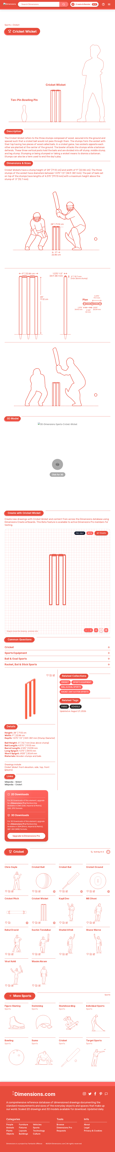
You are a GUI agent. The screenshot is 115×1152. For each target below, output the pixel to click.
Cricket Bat (65, 867)
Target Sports (94, 1040)
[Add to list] (50, 675)
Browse (60, 1124)
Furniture (23, 1124)
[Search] (63, 4)
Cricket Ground (94, 867)
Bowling (9, 1040)
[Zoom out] (86, 630)
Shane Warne (93, 929)
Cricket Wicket (40, 898)
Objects (10, 1134)
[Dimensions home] (9, 4)
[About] (103, 4)
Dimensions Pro (64, 1127)
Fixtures (23, 1127)
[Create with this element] (53, 675)
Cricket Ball (38, 867)
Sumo (35, 1040)
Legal (86, 1127)
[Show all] (96, 630)
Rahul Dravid (12, 929)
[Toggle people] (101, 630)
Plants (9, 1130)
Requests (61, 1130)
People (9, 1124)
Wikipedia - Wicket (13, 782)
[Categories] (109, 4)
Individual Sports (95, 1005)
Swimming (37, 1005)
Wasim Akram (39, 961)
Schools (75, 706)
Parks (64, 706)
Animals (10, 1127)
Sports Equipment (82, 682)
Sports (8, 25)
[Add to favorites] (47, 675)
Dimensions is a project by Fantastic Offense (24, 1144)
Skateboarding (67, 1005)
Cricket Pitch (12, 898)
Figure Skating (12, 1005)
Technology (39, 1130)
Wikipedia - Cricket (13, 784)
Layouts (23, 1130)
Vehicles (37, 1124)
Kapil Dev (64, 898)
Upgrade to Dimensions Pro (26, 836)
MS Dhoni (91, 898)
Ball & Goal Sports (71, 687)
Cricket (16, 25)
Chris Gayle (11, 867)
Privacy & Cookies (93, 1130)
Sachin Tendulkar (41, 929)
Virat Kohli (10, 961)
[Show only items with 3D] (108, 852)
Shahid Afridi (66, 929)
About (87, 1124)
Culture (36, 1134)
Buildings (23, 1134)
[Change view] (106, 630)
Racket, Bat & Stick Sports (74, 692)
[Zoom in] (90, 630)
